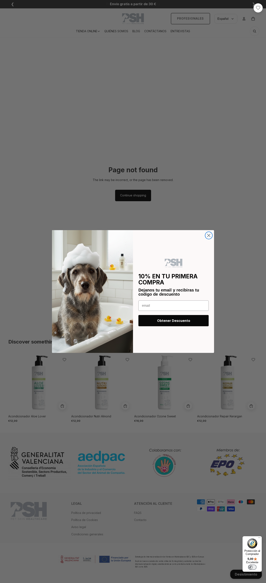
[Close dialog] (208, 235)
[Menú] (259, 538)
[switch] (252, 567)
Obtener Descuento (173, 321)
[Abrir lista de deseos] (258, 7)
